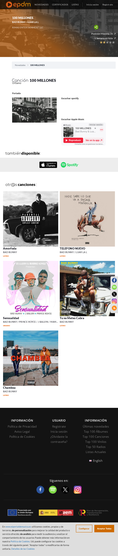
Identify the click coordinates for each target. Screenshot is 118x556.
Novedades (20, 65)
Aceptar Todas (104, 528)
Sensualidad (11, 318)
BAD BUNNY (10, 252)
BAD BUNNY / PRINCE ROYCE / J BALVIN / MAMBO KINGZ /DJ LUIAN (41, 321)
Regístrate (107, 4)
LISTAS (75, 4)
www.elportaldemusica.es (18, 526)
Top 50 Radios (96, 447)
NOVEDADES (42, 4)
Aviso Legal (22, 432)
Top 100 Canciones (96, 437)
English (98, 461)
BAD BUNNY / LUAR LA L (73, 252)
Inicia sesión (92, 4)
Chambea (9, 387)
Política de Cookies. (20, 541)
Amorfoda (9, 248)
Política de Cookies (22, 437)
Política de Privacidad (22, 426)
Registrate (59, 426)
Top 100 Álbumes (96, 432)
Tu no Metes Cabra (72, 318)
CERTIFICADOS (60, 4)
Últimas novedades (96, 426)
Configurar (84, 528)
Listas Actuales (96, 452)
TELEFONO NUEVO (72, 248)
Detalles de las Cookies (23, 548)
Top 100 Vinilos (95, 442)
